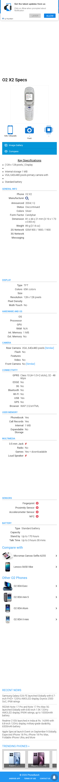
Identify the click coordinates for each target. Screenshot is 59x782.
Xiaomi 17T (14, 765)
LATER (35, 15)
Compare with (12, 547)
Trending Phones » (15, 746)
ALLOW (49, 15)
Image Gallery (15, 145)
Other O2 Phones (14, 578)
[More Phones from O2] (27, 199)
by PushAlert (9, 19)
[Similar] (49, 348)
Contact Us (45, 778)
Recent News (11, 690)
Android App (14, 778)
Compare (13, 151)
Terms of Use (30, 778)
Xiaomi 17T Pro (38, 765)
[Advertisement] (29, 44)
